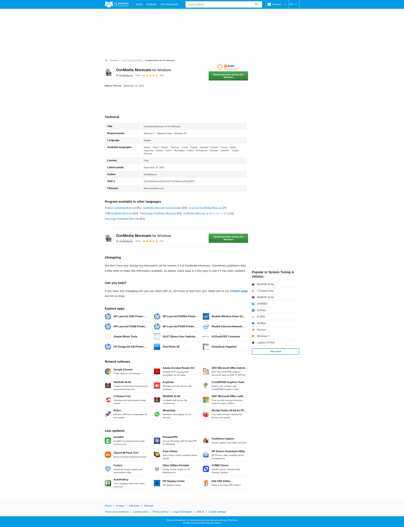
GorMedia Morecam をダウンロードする (206, 213)
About (108, 505)
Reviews (151, 4)
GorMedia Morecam (143, 70)
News (139, 4)
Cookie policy (140, 512)
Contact (120, 505)
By (125, 75)
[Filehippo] (116, 4)
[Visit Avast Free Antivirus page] (228, 67)
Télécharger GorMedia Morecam (158, 213)
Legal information (182, 512)
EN (291, 4)
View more (275, 351)
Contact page (239, 291)
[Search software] (256, 4)
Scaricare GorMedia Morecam (205, 208)
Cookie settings (217, 512)
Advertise (134, 505)
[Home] (106, 60)
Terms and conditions (117, 512)
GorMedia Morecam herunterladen (162, 208)
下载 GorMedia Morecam (119, 213)
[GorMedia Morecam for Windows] (108, 72)
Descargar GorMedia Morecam (122, 218)
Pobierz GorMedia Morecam (120, 208)
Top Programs (169, 4)
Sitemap (148, 505)
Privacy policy (160, 512)
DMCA (200, 512)
